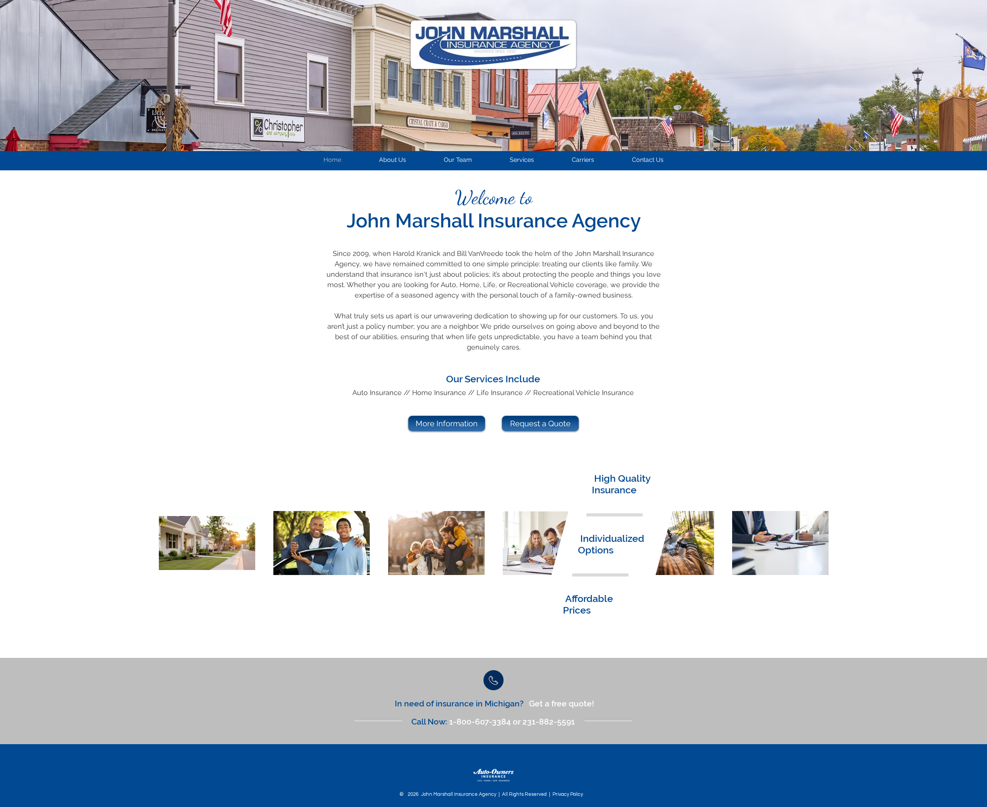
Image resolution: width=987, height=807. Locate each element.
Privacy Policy (567, 794)
